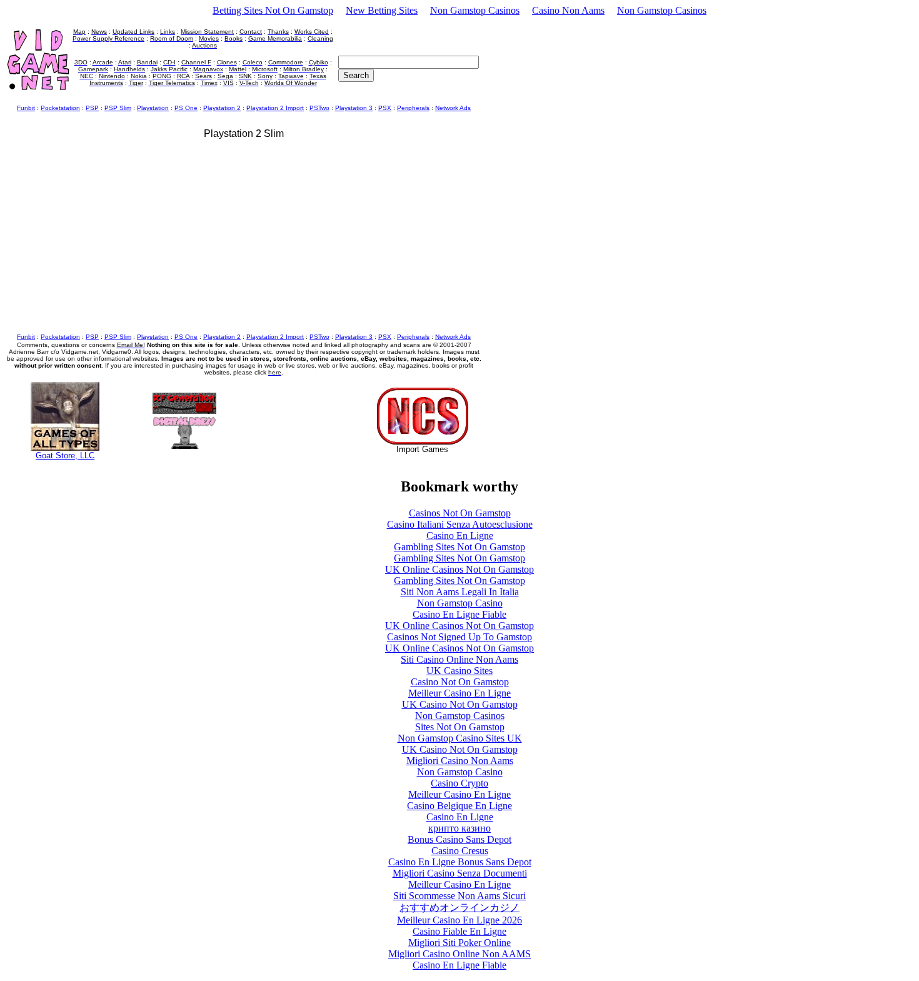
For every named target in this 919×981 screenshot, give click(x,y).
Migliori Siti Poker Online (459, 942)
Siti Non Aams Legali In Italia (460, 591)
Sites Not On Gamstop (460, 727)
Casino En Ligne (459, 535)
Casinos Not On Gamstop (460, 513)
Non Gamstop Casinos (475, 10)
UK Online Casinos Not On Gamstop (459, 569)
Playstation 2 (222, 107)
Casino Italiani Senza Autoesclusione (460, 524)
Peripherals (413, 107)
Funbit (26, 107)
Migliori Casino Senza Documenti (460, 873)
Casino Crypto (459, 783)
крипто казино (459, 828)
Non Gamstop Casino (460, 603)
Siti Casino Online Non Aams (459, 659)
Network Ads (453, 107)
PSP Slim (117, 107)
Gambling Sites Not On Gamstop (459, 546)
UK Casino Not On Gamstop (460, 704)
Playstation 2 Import (275, 107)
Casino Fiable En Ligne (459, 931)
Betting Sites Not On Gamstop (273, 10)
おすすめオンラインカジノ (459, 907)
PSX (384, 107)
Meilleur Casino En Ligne (459, 693)
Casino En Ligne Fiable (459, 614)
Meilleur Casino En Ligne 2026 (459, 920)
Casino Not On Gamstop (460, 682)
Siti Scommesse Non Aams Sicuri (459, 895)
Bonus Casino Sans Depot (459, 839)
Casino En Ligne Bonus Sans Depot (459, 862)
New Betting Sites (382, 10)
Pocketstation (60, 107)
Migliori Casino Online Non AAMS (459, 953)
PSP (92, 107)
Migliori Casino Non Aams (459, 760)
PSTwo (319, 107)
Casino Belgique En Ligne (459, 805)
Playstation (153, 107)
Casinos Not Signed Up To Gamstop (459, 636)
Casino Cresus (459, 850)
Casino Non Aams (568, 10)
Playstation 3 (354, 107)
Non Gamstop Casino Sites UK (460, 738)
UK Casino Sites (459, 670)
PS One (186, 107)
